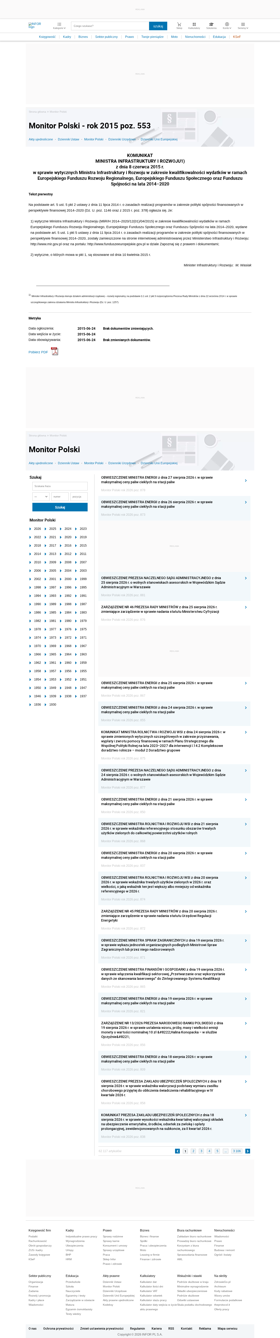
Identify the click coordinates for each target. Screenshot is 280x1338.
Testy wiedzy (73, 1313)
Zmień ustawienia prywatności (101, 1328)
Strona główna (37, 111)
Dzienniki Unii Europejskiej (159, 139)
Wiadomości (221, 1236)
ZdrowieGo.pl (222, 1281)
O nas (33, 1328)
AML (180, 1259)
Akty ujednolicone (41, 139)
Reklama (205, 1328)
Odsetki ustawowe (188, 1300)
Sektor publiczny (106, 36)
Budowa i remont (224, 1250)
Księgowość (47, 36)
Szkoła (70, 1286)
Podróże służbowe (188, 1295)
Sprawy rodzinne (113, 1236)
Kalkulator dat (148, 1281)
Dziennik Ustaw (68, 139)
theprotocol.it (222, 1304)
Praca (106, 1254)
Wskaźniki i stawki (189, 1276)
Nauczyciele (73, 1291)
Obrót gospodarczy (40, 1245)
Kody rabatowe (223, 1291)
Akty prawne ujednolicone (118, 1300)
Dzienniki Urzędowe (122, 139)
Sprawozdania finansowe (192, 1254)
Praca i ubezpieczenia (153, 1245)
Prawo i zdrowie (112, 1263)
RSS (171, 1328)
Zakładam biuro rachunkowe (194, 1236)
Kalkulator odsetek (151, 1295)
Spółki (143, 1240)
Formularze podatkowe (228, 1300)
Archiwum (220, 1286)
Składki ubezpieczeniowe (192, 1291)
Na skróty (220, 1276)
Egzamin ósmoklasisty (79, 1309)
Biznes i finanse (149, 1236)
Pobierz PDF (38, 352)
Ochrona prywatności (58, 1328)
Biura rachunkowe (189, 1230)
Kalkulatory (147, 1276)
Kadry (67, 36)
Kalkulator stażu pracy (153, 1300)
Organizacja (36, 1281)
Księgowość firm (40, 1230)
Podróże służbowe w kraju (193, 1281)
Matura (70, 1304)
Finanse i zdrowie (150, 1259)
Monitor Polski (58, 111)
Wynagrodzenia (75, 1240)
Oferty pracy (221, 1309)
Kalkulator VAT (149, 1291)
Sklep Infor (109, 1259)
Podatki (33, 1236)
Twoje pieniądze (152, 36)
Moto (174, 36)
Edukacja (219, 36)
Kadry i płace (36, 1300)
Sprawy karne (111, 1240)
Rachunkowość (38, 1240)
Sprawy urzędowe (113, 1250)
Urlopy (70, 1250)
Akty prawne (111, 1276)
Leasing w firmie (150, 1254)
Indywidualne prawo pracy (81, 1236)
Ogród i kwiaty (222, 1254)
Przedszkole (73, 1281)
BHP (68, 1254)
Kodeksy (108, 1304)
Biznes (83, 36)
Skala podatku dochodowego (194, 1304)
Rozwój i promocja (40, 1295)
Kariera (157, 1328)
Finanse (219, 1245)
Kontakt (186, 1328)
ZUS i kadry (36, 1250)
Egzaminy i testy (75, 1295)
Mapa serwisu (227, 1328)
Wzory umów (222, 1295)
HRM (69, 1259)
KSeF (237, 36)
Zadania (33, 1291)
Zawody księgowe (39, 1254)
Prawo (129, 36)
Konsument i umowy (115, 1245)
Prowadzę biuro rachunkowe (194, 1240)
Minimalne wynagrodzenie (193, 1286)
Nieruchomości (195, 36)
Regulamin (137, 1328)
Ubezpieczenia (74, 1245)
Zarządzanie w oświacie (80, 1300)
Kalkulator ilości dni (151, 1286)
